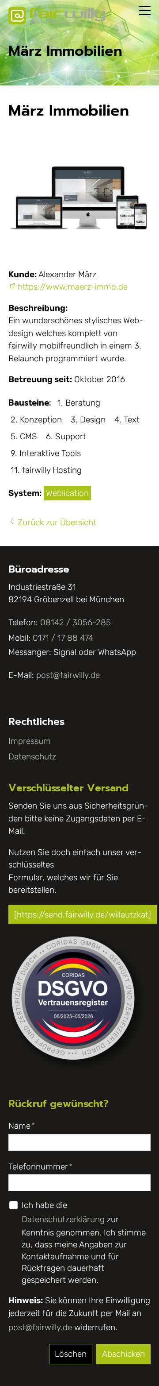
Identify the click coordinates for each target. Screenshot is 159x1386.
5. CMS (24, 436)
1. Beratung (78, 403)
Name (21, 1126)
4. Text (127, 419)
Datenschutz (32, 756)
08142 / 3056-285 (75, 622)
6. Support (66, 436)
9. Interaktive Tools (46, 453)
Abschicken (123, 1354)
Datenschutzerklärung (63, 1219)
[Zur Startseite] (57, 15)
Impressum (29, 741)
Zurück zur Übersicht (57, 522)
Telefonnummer (40, 1166)
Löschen (71, 1354)
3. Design (88, 419)
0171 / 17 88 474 (63, 638)
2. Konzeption (36, 419)
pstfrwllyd (65, 675)
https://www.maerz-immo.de (73, 287)
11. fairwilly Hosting (46, 470)
